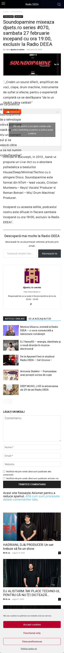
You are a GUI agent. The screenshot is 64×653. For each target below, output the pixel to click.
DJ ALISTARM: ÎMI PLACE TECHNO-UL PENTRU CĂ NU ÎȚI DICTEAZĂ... (31, 593)
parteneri (18, 16)
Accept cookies (32, 624)
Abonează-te (49, 253)
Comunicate (16, 11)
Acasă (5, 11)
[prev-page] (5, 401)
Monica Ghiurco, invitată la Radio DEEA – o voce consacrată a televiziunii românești (39, 330)
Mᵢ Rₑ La (6, 553)
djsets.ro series (17, 49)
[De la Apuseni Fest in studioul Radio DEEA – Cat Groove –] (11, 360)
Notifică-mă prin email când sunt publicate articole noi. (32, 478)
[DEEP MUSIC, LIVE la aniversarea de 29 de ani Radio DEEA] (11, 389)
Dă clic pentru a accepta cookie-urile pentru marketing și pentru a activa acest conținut (32, 130)
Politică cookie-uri (29, 648)
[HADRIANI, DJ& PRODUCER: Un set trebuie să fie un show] (32, 527)
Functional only (32, 633)
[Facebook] (32, 304)
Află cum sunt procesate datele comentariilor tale (31, 497)
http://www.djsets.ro (32, 292)
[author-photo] (32, 283)
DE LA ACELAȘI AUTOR (40, 319)
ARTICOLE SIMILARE (15, 319)
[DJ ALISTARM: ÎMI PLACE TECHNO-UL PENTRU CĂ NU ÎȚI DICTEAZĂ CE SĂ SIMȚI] (32, 573)
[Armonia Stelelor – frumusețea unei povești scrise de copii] (11, 375)
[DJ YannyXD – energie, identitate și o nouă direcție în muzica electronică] (11, 345)
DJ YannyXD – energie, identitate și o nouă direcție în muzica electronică (40, 345)
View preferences (32, 641)
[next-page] (10, 401)
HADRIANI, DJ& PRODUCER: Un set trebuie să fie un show (28, 546)
